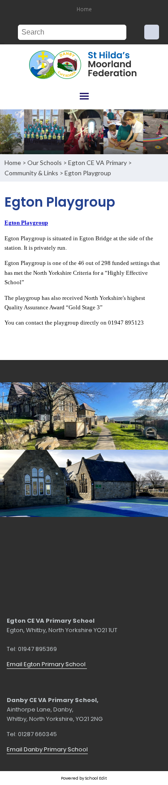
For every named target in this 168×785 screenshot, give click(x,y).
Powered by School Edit (84, 778)
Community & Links (31, 173)
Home (84, 9)
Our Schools (44, 162)
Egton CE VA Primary (97, 162)
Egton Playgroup (88, 173)
